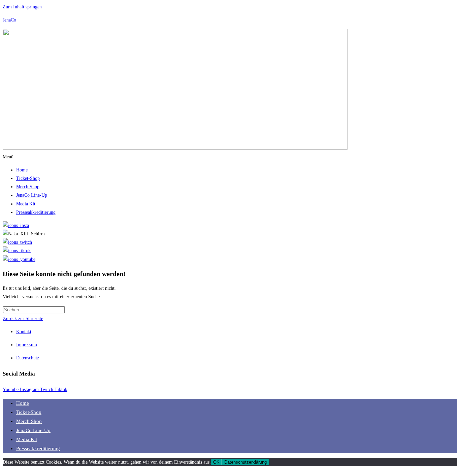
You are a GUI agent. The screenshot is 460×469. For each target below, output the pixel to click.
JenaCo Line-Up (31, 195)
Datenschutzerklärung (245, 462)
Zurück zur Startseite (23, 318)
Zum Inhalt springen (22, 6)
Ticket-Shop (28, 178)
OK (216, 462)
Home (22, 169)
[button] (230, 157)
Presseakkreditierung (36, 212)
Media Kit (25, 203)
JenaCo (9, 20)
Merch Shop (27, 186)
